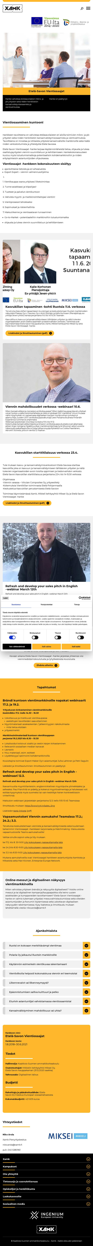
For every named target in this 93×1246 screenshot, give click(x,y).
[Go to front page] (12, 9)
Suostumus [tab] (16, 604)
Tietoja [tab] (77, 604)
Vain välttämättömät (17, 647)
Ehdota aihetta (45, 665)
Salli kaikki (76, 647)
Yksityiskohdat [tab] (46, 604)
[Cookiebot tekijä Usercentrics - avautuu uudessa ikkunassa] (80, 598)
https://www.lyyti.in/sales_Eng (40, 806)
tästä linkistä (19, 811)
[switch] (35, 637)
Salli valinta (46, 647)
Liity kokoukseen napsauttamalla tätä (43, 842)
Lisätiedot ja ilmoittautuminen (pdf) (28, 333)
